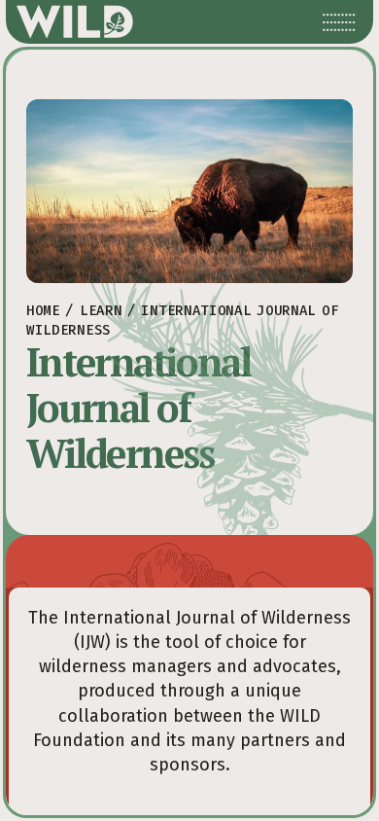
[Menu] (339, 22)
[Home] (75, 22)
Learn (101, 311)
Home (43, 311)
